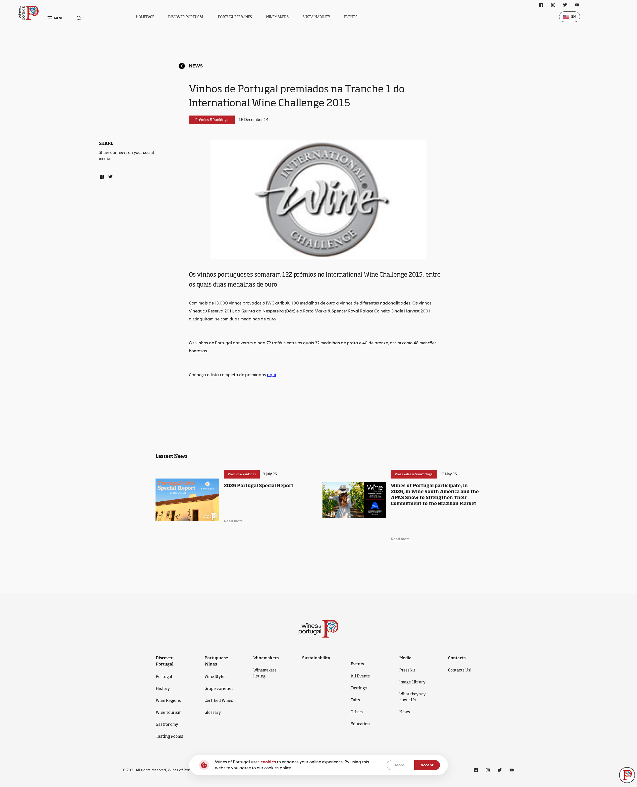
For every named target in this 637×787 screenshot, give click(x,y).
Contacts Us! (459, 669)
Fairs (355, 699)
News (196, 66)
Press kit (407, 669)
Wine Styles (215, 676)
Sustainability (316, 17)
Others (357, 711)
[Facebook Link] (101, 176)
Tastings (359, 687)
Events (350, 17)
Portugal (164, 676)
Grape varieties (219, 688)
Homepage (145, 17)
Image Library (412, 681)
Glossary (213, 712)
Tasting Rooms (169, 736)
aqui (271, 375)
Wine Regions (168, 700)
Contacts (457, 657)
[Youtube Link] (577, 5)
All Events (360, 675)
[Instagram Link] (553, 5)
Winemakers (277, 17)
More (399, 765)
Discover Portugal (186, 17)
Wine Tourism (168, 712)
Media (405, 657)
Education (360, 723)
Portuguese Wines (235, 17)
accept (427, 765)
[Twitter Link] (109, 176)
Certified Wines (219, 700)
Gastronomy (167, 724)
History (163, 688)
